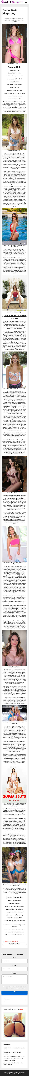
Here (21, 1009)
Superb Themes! (18, 1074)
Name (14, 957)
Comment (14, 973)
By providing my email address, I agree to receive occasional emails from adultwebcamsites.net (16, 987)
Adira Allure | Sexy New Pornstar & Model (14, 1056)
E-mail (14, 965)
